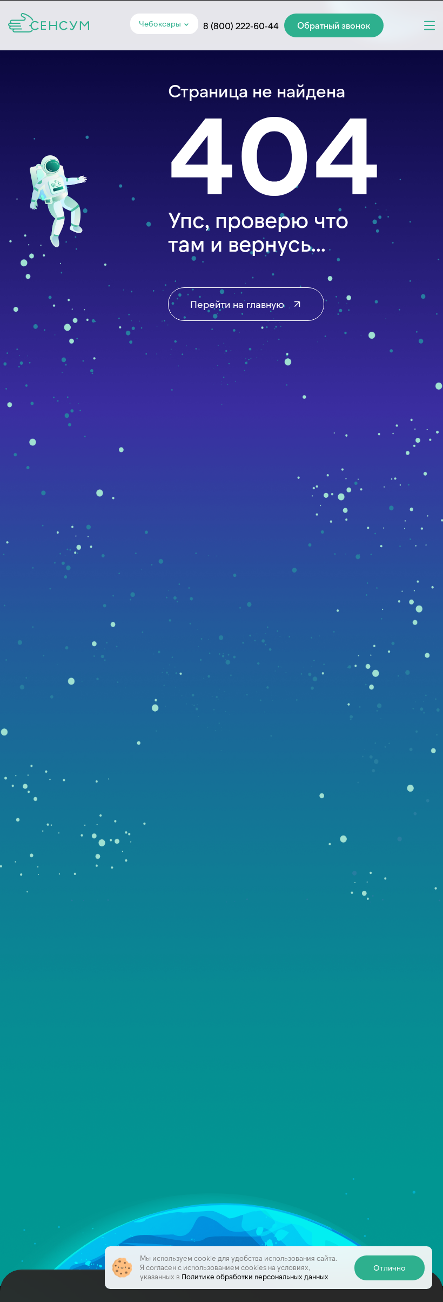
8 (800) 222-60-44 (241, 25)
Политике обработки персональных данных (255, 1276)
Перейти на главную (238, 304)
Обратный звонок (334, 24)
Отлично (389, 1267)
